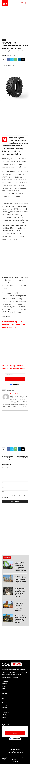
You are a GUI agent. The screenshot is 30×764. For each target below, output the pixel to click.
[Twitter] (12, 59)
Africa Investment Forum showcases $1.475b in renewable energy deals (7, 458)
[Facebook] (8, 59)
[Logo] (5, 4)
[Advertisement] (15, 23)
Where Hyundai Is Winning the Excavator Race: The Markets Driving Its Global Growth (20, 592)
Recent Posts (10, 390)
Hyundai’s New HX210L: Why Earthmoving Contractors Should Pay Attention (19, 606)
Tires (3, 40)
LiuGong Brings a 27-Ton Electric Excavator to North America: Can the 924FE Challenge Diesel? (20, 566)
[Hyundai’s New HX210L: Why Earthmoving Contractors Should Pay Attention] (8, 604)
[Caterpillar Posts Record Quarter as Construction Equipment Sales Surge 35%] (8, 618)
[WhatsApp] (15, 59)
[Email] (23, 59)
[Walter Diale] (6, 397)
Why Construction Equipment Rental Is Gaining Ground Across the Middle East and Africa (20, 579)
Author (3, 390)
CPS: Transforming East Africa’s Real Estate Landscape (22, 458)
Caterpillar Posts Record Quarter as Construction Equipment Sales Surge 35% (20, 619)
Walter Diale (6, 55)
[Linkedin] (19, 59)
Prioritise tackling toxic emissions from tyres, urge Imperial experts (13, 324)
